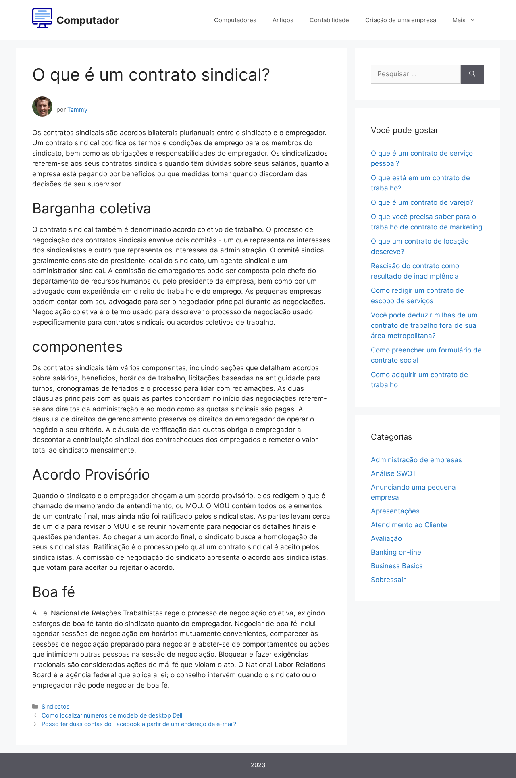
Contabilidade (329, 20)
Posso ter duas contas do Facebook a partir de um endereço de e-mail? (139, 723)
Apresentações (395, 511)
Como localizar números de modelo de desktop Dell (112, 715)
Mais (459, 20)
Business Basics (397, 566)
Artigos (283, 20)
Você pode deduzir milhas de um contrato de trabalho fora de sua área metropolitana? (424, 325)
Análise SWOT (393, 473)
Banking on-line (396, 552)
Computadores (235, 20)
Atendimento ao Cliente (409, 525)
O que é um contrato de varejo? (422, 202)
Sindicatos (56, 706)
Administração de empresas (416, 460)
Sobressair (388, 580)
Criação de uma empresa (400, 20)
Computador (87, 20)
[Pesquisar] (472, 74)
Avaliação (386, 538)
